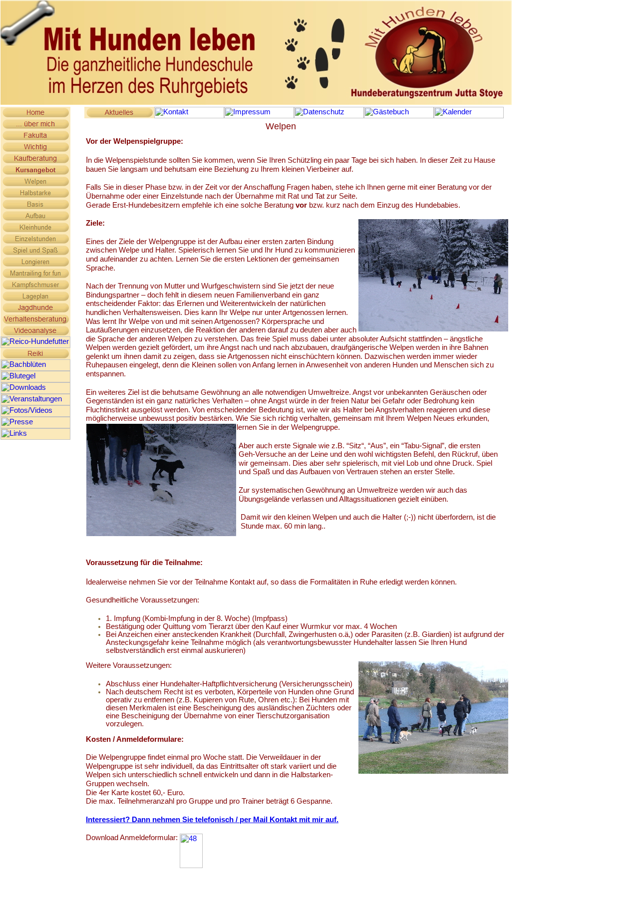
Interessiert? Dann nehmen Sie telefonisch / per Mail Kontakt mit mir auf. (212, 820)
